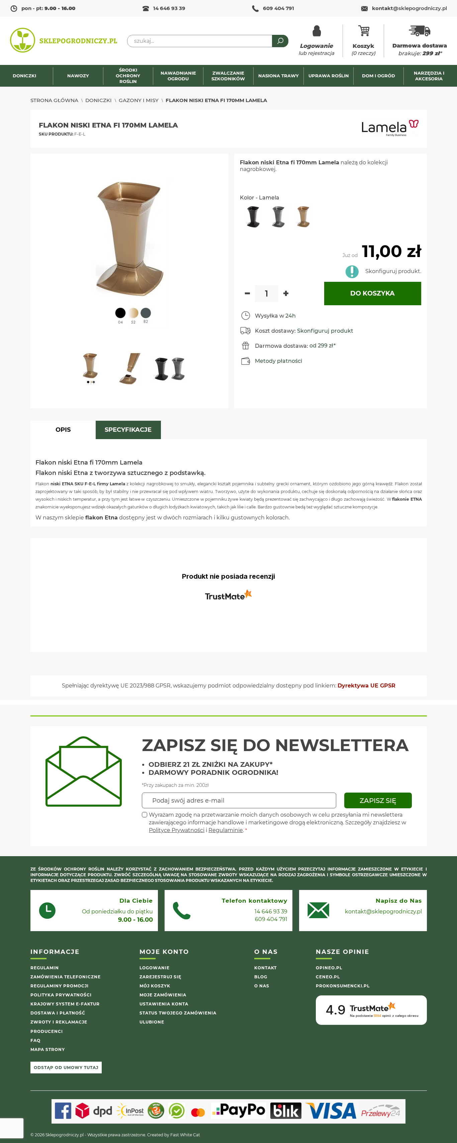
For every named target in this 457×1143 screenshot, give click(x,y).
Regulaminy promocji (59, 985)
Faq (35, 1040)
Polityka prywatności (61, 994)
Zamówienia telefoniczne (65, 976)
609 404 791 (278, 8)
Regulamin (44, 967)
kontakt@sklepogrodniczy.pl (383, 911)
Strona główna (54, 100)
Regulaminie (225, 830)
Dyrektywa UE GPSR (366, 685)
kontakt (409, 8)
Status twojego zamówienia (178, 1012)
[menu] (228, 76)
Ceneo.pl (328, 976)
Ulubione (152, 1022)
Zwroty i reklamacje (58, 1022)
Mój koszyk (155, 985)
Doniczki (98, 100)
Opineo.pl (329, 967)
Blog (260, 976)
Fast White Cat (185, 1134)
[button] (93, 372)
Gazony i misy (139, 100)
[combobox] (207, 41)
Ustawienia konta (164, 1003)
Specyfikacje (128, 429)
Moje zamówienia (163, 994)
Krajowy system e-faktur (65, 1003)
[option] (252, 217)
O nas (261, 985)
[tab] (63, 430)
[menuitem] (28, 76)
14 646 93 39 (169, 8)
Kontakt (265, 967)
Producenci (46, 1031)
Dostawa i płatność (57, 1012)
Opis (63, 429)
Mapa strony (47, 1049)
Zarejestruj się (160, 976)
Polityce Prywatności (176, 830)
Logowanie (155, 967)
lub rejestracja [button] (316, 49)
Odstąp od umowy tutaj (66, 1067)
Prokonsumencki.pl (343, 985)
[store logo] (63, 41)
